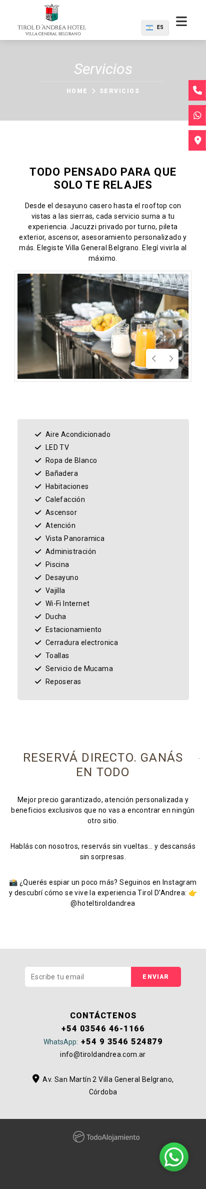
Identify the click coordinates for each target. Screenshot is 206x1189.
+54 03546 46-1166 (103, 1028)
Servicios (120, 91)
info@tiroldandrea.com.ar (103, 1054)
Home (77, 91)
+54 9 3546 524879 (103, 1041)
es (160, 27)
